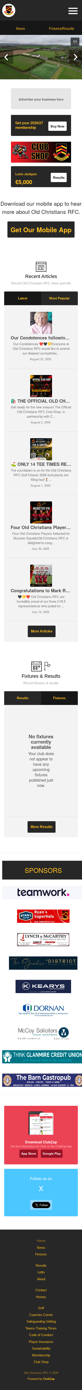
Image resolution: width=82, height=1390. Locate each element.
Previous (6, 57)
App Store (28, 1153)
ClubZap (49, 1378)
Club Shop (41, 1362)
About (41, 1279)
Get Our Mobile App (41, 229)
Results (22, 698)
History (41, 1297)
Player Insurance (41, 1342)
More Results (41, 827)
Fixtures (59, 698)
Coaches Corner (41, 1315)
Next (75, 57)
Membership (41, 1355)
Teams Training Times (41, 1328)
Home (41, 1241)
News (20, 28)
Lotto (41, 1272)
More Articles (41, 631)
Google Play (52, 1153)
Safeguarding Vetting (41, 1321)
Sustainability (41, 1348)
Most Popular (59, 298)
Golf (41, 1308)
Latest (22, 298)
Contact (41, 1290)
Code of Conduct (41, 1335)
